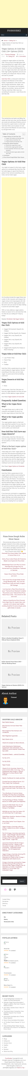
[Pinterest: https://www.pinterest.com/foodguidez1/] (15, 890)
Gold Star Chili (6, 79)
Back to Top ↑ (21, 1067)
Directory (5, 903)
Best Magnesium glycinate (10, 736)
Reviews (6, 1049)
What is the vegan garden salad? (14, 147)
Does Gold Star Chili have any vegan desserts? (15, 149)
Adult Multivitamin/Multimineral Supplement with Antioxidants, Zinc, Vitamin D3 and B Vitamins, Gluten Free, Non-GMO (13, 749)
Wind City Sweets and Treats (11, 960)
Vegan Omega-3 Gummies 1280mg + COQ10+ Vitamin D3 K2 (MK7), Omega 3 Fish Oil (13, 828)
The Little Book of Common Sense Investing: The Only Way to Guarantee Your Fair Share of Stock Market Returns (13, 794)
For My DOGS (6, 761)
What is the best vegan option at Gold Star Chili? (15, 152)
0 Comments (22, 56)
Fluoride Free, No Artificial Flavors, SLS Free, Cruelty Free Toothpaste (13, 782)
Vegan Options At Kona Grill (16, 396)
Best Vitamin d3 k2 (7, 739)
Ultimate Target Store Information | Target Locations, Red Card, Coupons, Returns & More (14, 1004)
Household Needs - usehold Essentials (13, 754)
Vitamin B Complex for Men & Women (13, 743)
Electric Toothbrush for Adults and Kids (13, 778)
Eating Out (11, 56)
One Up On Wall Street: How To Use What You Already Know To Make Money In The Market (12, 806)
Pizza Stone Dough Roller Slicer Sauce (14, 157)
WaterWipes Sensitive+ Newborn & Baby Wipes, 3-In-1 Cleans (14, 817)
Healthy (6, 1045)
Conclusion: (7, 155)
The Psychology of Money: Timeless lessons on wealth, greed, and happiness (13, 800)
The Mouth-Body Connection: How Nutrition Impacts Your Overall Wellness (14, 1013)
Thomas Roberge (10, 54)
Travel (4, 905)
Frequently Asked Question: (11, 143)
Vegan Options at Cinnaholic (16, 466)
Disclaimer (5, 901)
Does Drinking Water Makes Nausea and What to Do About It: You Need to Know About (14, 1027)
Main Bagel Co (8, 985)
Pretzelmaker (8, 973)
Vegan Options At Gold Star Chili (12, 136)
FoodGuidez (14, 30)
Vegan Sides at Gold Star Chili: (13, 140)
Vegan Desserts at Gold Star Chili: (14, 141)
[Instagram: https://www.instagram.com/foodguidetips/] (10, 890)
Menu (2, 35)
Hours (5, 1047)
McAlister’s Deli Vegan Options (15, 319)
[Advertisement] (14, 14)
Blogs (5, 1039)
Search (4, 878)
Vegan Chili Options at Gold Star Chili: (15, 138)
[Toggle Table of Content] (23, 134)
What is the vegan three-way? (13, 145)
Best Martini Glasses (8, 722)
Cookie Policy (6, 899)
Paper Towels (6, 765)
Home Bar (7, 948)
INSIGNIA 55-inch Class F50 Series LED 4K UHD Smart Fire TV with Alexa (13, 812)
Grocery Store (8, 1043)
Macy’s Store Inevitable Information (14, 1020)
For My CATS (6, 758)
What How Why (8, 1051)
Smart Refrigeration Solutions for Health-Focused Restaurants (13, 999)
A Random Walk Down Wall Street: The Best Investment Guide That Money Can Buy (13, 788)
